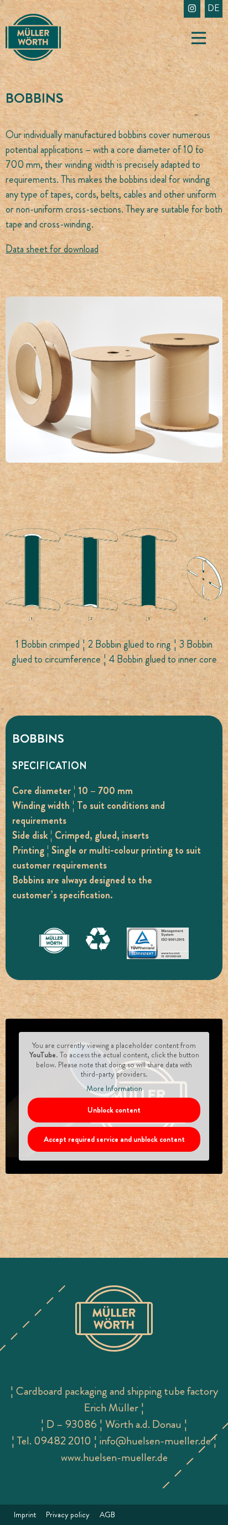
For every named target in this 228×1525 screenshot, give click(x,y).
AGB (107, 1514)
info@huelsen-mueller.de (155, 1441)
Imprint (25, 1514)
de (214, 8)
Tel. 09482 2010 (54, 1441)
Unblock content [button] (114, 1109)
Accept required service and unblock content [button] (114, 1139)
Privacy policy (68, 1514)
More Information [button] (114, 1089)
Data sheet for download (52, 249)
